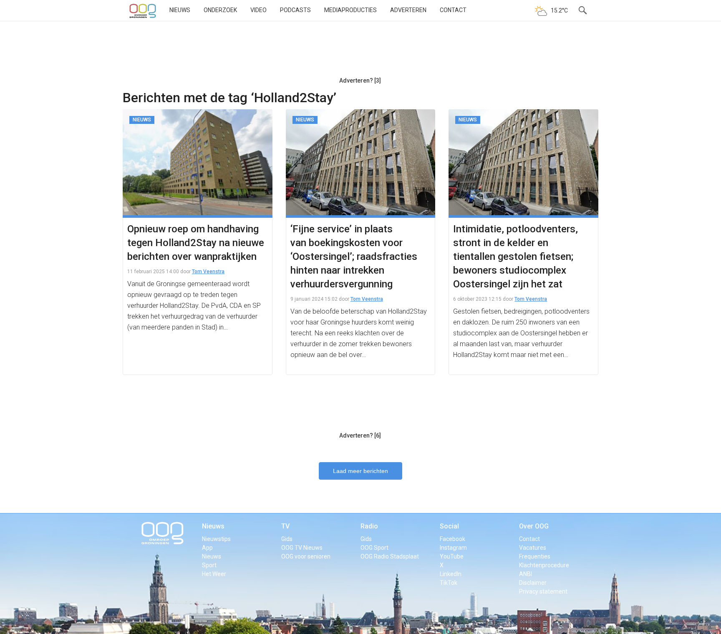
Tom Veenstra (208, 271)
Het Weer (214, 574)
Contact (453, 10)
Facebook (452, 539)
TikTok (448, 582)
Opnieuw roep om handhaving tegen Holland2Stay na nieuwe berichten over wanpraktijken (195, 242)
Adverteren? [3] (360, 80)
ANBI (525, 574)
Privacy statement (543, 591)
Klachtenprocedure (544, 565)
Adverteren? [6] (360, 435)
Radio (369, 526)
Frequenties (534, 556)
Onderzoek (220, 10)
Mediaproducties (350, 10)
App (207, 547)
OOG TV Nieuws (302, 547)
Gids (286, 539)
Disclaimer (533, 582)
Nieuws (179, 10)
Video (258, 10)
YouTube (452, 556)
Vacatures (532, 547)
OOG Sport (374, 547)
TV (285, 526)
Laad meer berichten (360, 471)
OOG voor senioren (305, 556)
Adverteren (408, 10)
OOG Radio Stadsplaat (389, 556)
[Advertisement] (360, 52)
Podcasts (295, 10)
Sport (209, 565)
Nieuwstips (216, 539)
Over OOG (534, 526)
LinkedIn (450, 574)
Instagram (453, 547)
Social (449, 526)
